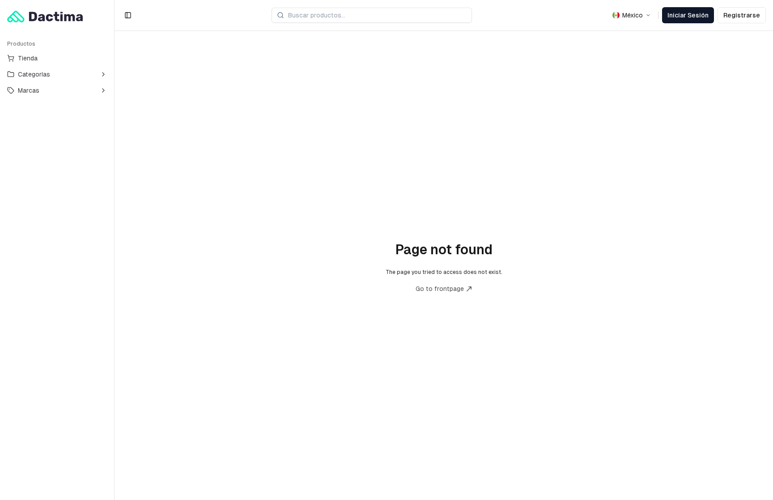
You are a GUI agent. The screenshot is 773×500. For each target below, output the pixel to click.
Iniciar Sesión (688, 15)
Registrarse (741, 15)
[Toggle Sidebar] (114, 250)
